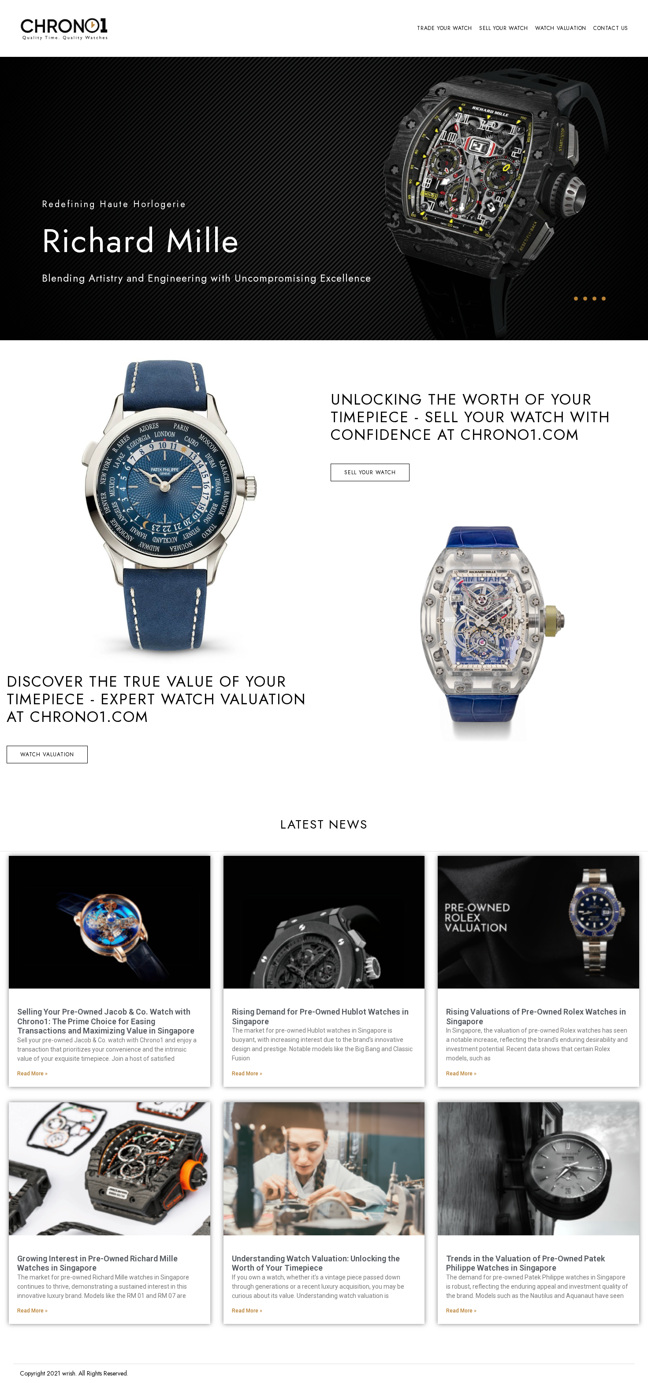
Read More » (32, 1074)
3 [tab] (594, 299)
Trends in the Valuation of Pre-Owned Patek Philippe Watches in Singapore (525, 1263)
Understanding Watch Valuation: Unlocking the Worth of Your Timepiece (316, 1263)
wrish (68, 1373)
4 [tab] (604, 299)
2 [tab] (585, 299)
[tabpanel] (324, 198)
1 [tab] (576, 299)
